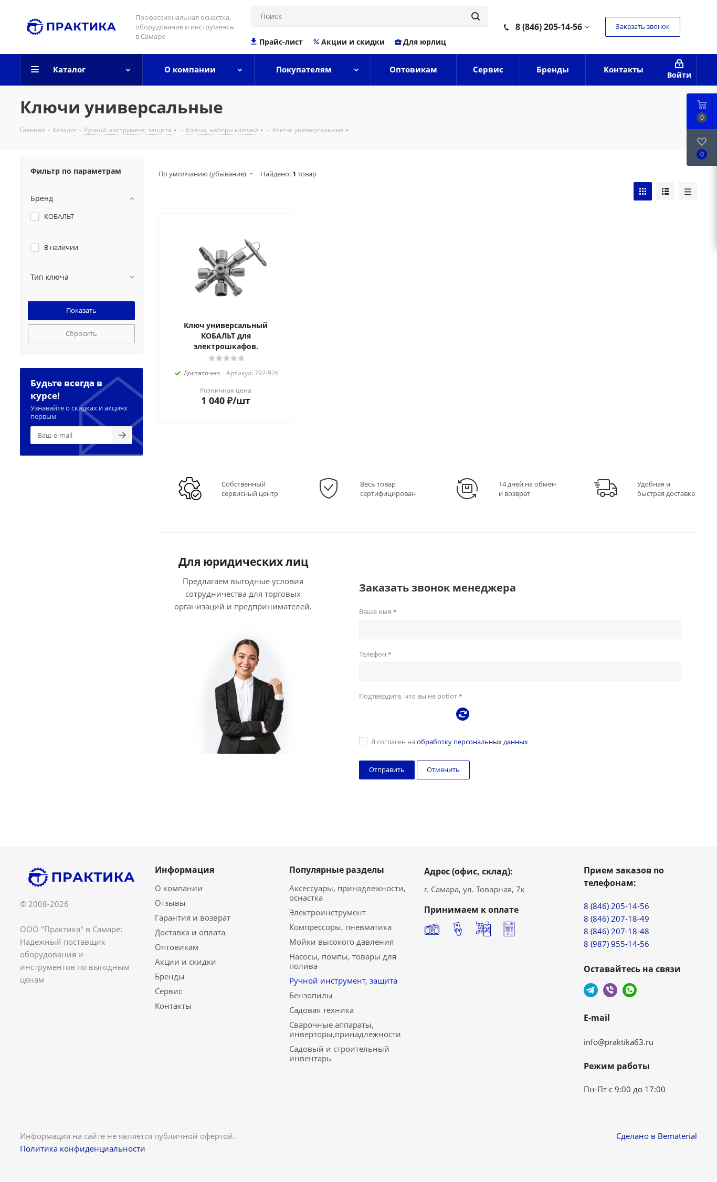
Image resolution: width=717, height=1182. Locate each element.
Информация (184, 869)
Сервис (168, 991)
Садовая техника (321, 1010)
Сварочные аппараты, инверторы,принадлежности (345, 1029)
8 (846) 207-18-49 (616, 918)
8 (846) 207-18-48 (616, 931)
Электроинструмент (327, 912)
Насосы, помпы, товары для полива (342, 961)
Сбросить (81, 333)
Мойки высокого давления (341, 941)
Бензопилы (311, 995)
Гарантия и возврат (192, 917)
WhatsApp (630, 990)
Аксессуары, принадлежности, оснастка (347, 893)
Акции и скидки (353, 42)
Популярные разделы (336, 869)
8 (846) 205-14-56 (548, 27)
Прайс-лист (281, 42)
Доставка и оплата (190, 932)
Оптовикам (176, 947)
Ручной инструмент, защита (343, 980)
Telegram (591, 990)
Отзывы (170, 903)
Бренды (170, 976)
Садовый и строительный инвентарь (339, 1053)
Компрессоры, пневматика (340, 927)
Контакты (173, 1005)
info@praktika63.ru (618, 1042)
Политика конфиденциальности (82, 1148)
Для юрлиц (424, 42)
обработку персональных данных (472, 741)
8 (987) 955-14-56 (616, 943)
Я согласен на (449, 741)
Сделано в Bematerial (656, 1136)
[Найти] (475, 16)
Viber (610, 990)
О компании (179, 888)
